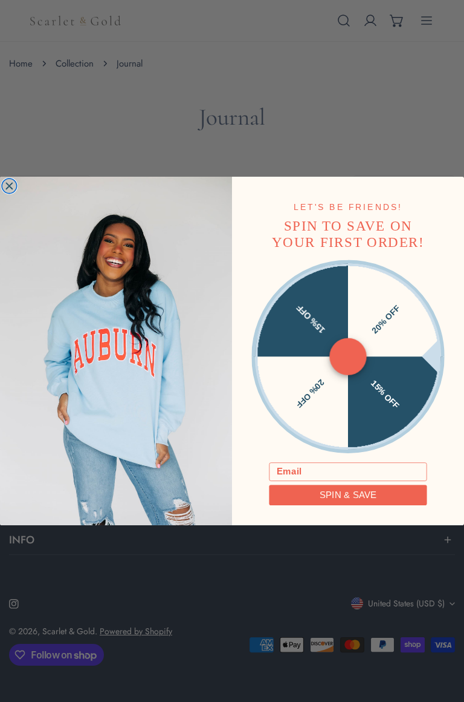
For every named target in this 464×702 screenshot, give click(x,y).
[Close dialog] (9, 186)
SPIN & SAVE (348, 495)
